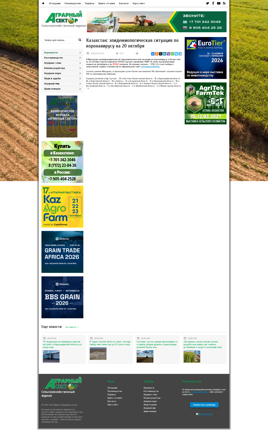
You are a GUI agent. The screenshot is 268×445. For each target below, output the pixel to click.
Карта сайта (139, 3)
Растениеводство (53, 57)
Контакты (124, 3)
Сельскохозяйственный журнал (58, 393)
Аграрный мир (51, 83)
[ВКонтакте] (153, 53)
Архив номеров (52, 88)
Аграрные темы (52, 62)
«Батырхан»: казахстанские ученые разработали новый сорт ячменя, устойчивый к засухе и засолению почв (203, 344)
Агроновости (51, 52)
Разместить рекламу (204, 404)
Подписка (89, 3)
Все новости (71, 327)
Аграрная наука (52, 73)
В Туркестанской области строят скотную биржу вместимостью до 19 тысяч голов (110, 343)
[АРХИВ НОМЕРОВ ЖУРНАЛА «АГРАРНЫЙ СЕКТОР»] (62, 137)
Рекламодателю (73, 3)
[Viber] (168, 53)
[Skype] (176, 53)
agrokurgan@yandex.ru (199, 392)
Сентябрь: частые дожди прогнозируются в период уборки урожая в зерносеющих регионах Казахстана (157, 344)
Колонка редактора (54, 68)
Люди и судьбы (52, 78)
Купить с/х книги (106, 3)
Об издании (54, 3)
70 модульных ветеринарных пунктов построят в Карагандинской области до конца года (62, 344)
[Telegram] (180, 53)
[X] (160, 53)
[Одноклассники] (156, 53)
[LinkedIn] (164, 53)
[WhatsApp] (172, 53)
